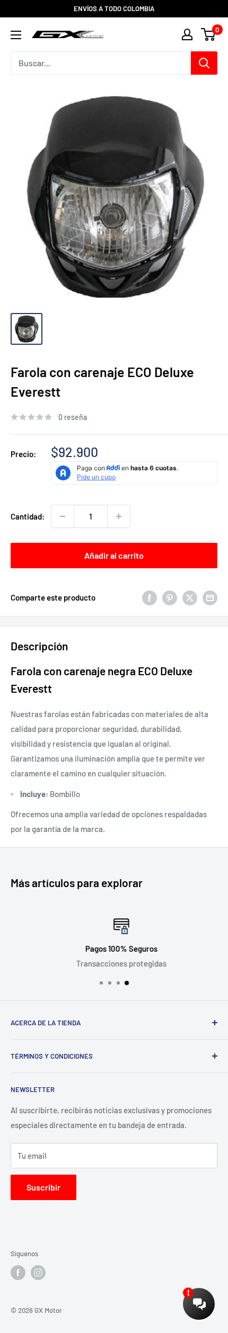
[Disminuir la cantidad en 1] (62, 516)
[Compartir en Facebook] (149, 597)
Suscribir (43, 1187)
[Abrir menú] (16, 35)
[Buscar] (204, 63)
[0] (208, 34)
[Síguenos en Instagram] (38, 1272)
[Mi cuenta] (187, 34)
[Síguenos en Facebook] (18, 1272)
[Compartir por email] (210, 597)
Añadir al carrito (114, 555)
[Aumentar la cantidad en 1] (119, 516)
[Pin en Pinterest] (169, 597)
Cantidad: (28, 516)
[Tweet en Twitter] (189, 597)
